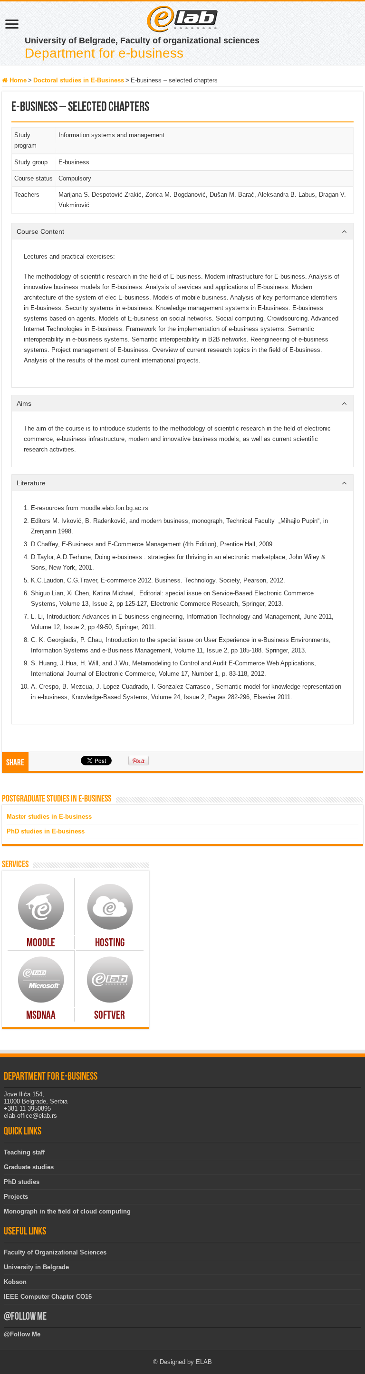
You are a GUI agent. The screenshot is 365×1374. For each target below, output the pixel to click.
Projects (16, 1196)
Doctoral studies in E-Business (78, 80)
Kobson (15, 1281)
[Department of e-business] (182, 18)
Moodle (41, 943)
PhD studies (21, 1181)
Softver (109, 1016)
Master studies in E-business (49, 816)
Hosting (110, 943)
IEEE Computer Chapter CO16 (48, 1296)
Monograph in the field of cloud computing (67, 1211)
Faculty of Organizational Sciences (55, 1252)
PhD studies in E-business (46, 831)
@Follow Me (25, 1317)
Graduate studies (29, 1167)
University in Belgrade (36, 1267)
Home (17, 80)
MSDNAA (41, 1016)
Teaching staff (24, 1152)
